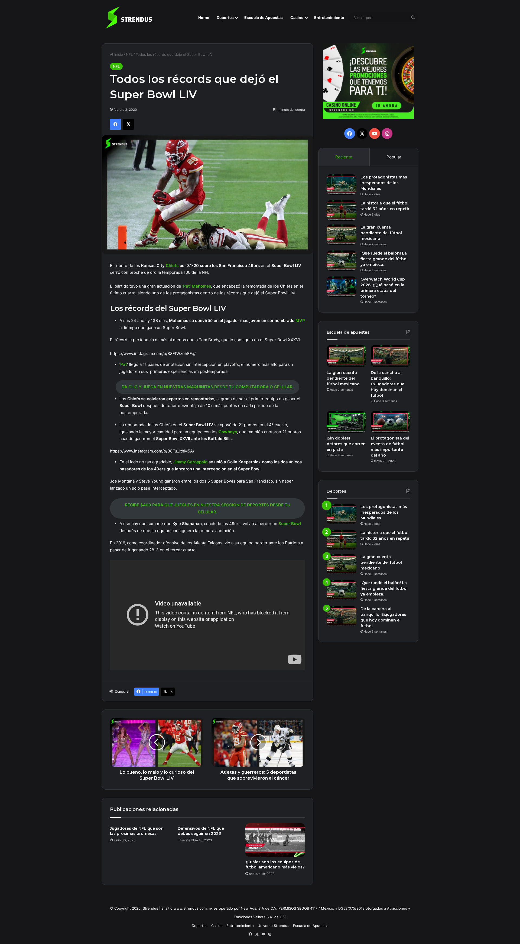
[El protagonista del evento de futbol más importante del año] (390, 422)
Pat (123, 364)
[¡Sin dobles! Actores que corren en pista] (346, 422)
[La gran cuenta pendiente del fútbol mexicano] (341, 234)
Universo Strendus (273, 925)
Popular (393, 156)
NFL (129, 54)
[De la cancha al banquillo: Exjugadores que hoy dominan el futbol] (390, 356)
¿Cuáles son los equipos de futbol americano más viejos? (275, 865)
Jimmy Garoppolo (190, 461)
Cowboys (228, 431)
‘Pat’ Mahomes (196, 286)
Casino (297, 17)
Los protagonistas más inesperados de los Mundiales (383, 183)
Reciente (343, 156)
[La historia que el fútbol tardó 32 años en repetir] (341, 210)
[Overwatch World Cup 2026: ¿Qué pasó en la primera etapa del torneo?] (341, 286)
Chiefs (173, 265)
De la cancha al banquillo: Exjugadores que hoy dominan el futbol (387, 384)
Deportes (225, 17)
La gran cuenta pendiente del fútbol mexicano (381, 233)
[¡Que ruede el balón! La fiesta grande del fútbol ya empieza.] (341, 260)
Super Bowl (289, 523)
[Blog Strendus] (129, 17)
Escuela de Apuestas (263, 17)
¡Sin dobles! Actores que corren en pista (346, 444)
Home (203, 17)
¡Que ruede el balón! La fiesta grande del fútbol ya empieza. (384, 259)
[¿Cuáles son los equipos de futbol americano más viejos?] (275, 840)
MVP (300, 320)
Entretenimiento (329, 17)
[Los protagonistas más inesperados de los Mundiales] (341, 184)
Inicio (118, 54)
